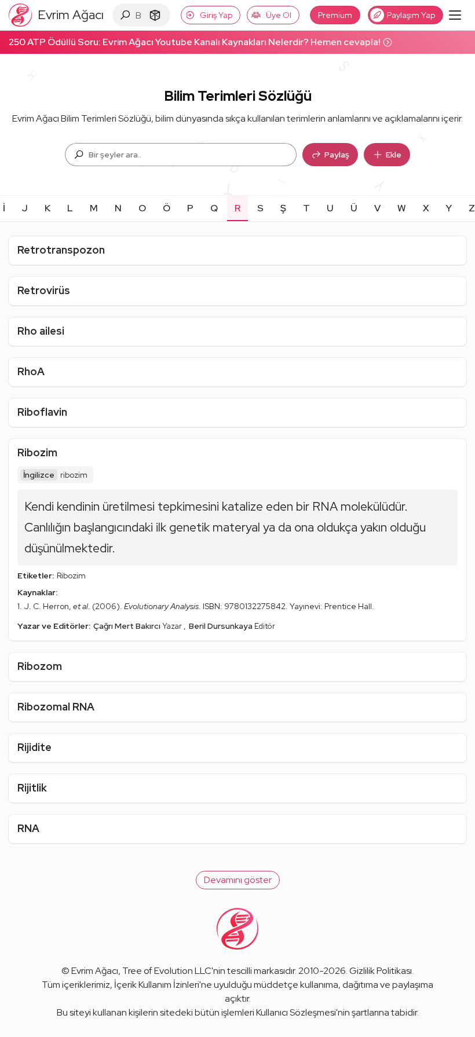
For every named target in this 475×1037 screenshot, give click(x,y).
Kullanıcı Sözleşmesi (296, 1012)
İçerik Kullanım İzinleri (156, 985)
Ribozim (37, 452)
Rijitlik (32, 787)
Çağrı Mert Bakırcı (127, 626)
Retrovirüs (43, 290)
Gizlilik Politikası (380, 971)
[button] (238, 880)
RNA (28, 828)
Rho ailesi (40, 331)
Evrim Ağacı (94, 971)
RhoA (31, 371)
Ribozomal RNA (55, 706)
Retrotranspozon (61, 249)
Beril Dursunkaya (221, 626)
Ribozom (39, 666)
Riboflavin (42, 412)
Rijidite (34, 747)
